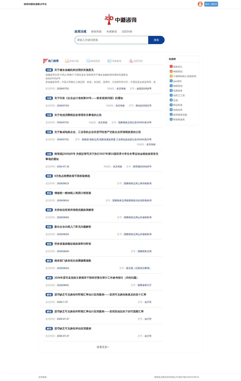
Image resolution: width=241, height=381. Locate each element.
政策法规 (80, 31)
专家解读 (111, 31)
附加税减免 (179, 119)
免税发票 (177, 109)
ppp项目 (177, 81)
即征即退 (177, 105)
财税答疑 (96, 31)
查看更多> (103, 347)
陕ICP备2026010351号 (189, 377)
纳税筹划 (177, 71)
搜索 (156, 40)
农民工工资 (179, 95)
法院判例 (127, 31)
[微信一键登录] (200, 6)
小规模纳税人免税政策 (184, 76)
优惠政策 (177, 90)
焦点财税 (42, 4)
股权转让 (177, 66)
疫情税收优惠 (180, 114)
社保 (175, 100)
